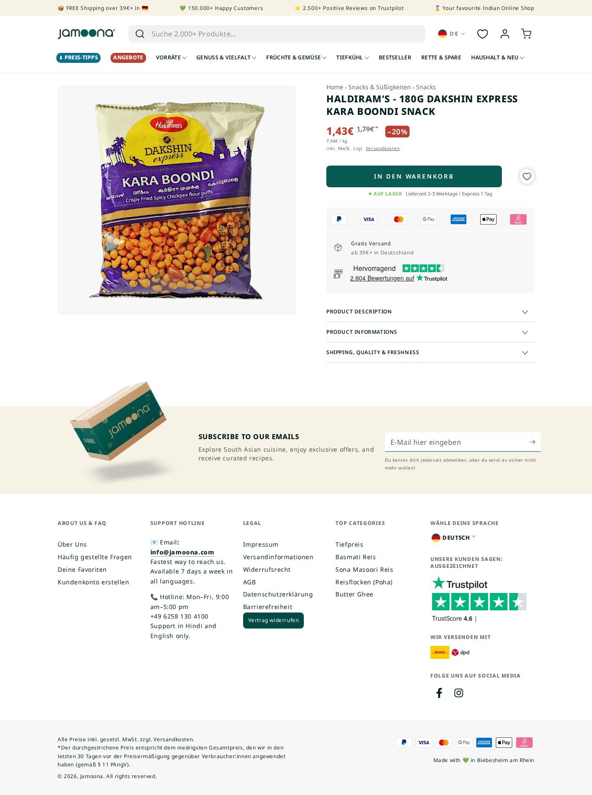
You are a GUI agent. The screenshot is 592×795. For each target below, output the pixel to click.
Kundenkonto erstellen (94, 582)
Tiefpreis (349, 544)
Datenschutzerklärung (278, 594)
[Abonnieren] (535, 441)
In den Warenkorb (414, 176)
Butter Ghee (354, 594)
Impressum (261, 544)
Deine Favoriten (82, 569)
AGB (249, 582)
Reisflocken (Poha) (364, 582)
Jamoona (91, 776)
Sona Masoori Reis (364, 569)
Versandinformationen (278, 557)
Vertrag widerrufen (273, 620)
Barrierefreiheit (268, 607)
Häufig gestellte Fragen (95, 557)
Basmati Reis (355, 557)
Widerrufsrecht (267, 569)
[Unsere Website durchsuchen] (140, 34)
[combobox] (264, 33)
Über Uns (72, 544)
